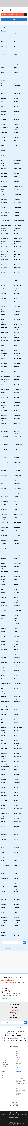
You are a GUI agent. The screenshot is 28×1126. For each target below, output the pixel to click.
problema (9, 1033)
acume (18, 1037)
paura (24, 1040)
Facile (17, 1055)
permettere (11, 1038)
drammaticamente (14, 1004)
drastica (14, 1015)
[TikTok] (14, 1105)
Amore (4, 1082)
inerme (25, 1038)
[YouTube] (17, 1105)
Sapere (9, 10)
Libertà (17, 1053)
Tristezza (18, 1067)
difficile (4, 1038)
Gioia (17, 1065)
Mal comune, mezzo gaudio (20, 1087)
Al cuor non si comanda (19, 1094)
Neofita (4, 1062)
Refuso (4, 1060)
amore (19, 1040)
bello (14, 1040)
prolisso (21, 1033)
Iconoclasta (5, 1064)
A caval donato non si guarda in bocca (20, 1097)
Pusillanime (5, 1058)
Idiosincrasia (5, 1056)
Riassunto (18, 1061)
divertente (9, 1035)
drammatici (14, 1007)
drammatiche (14, 1006)
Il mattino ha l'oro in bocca (21, 1084)
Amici (3, 1086)
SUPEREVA (17, 1117)
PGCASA (25, 1114)
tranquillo (21, 1035)
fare (10, 1040)
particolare (5, 1040)
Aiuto (19, 1120)
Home (2, 23)
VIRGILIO (6, 1114)
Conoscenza (19, 1059)
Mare (3, 1080)
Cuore (3, 1084)
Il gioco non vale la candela (20, 1090)
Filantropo (4, 1054)
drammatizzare (14, 1010)
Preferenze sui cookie (12, 1120)
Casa (3, 1077)
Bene (3, 1088)
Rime (6, 23)
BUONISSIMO (11, 1117)
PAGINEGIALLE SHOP (19, 1114)
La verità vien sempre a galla (19, 1074)
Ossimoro (4, 1052)
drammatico (14, 1009)
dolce (16, 1033)
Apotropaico (5, 1066)
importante (11, 1031)
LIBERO (2, 1114)
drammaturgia (14, 1012)
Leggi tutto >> (6, 998)
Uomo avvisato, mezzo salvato (19, 1077)
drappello (14, 1014)
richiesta (17, 1031)
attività (22, 1031)
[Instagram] (10, 1105)
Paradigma (18, 1063)
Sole (3, 1075)
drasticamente (14, 1017)
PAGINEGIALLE (11, 1114)
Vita (3, 1073)
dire (6, 1031)
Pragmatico (18, 1057)
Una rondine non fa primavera (20, 1081)
